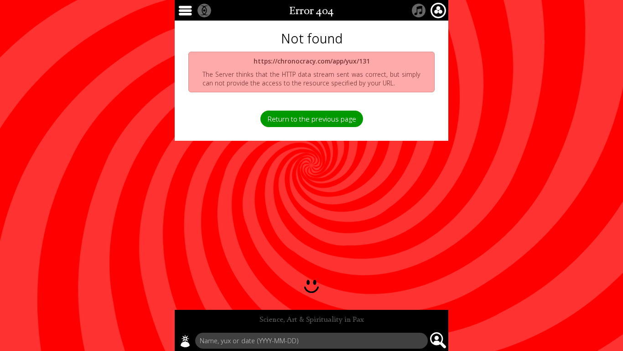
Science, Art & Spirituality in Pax (312, 320)
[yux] (185, 341)
